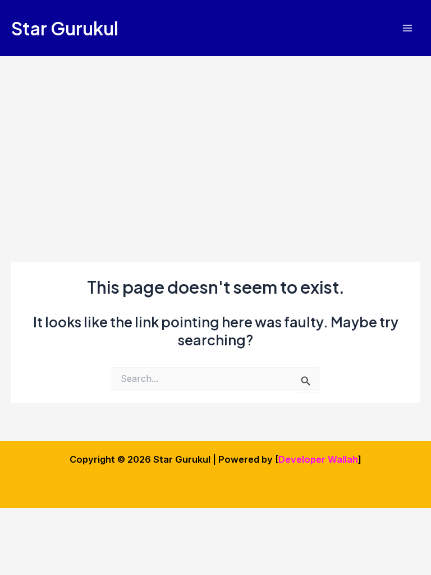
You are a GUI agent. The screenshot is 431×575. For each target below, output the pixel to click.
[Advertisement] (215, 140)
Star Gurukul (64, 28)
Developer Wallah (318, 459)
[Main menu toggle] (407, 28)
